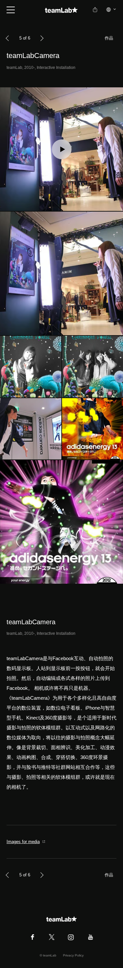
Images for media (23, 841)
